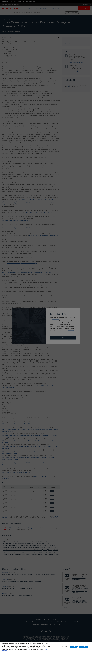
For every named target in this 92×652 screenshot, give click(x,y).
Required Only (74, 646)
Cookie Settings (65, 646)
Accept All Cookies (83, 646)
